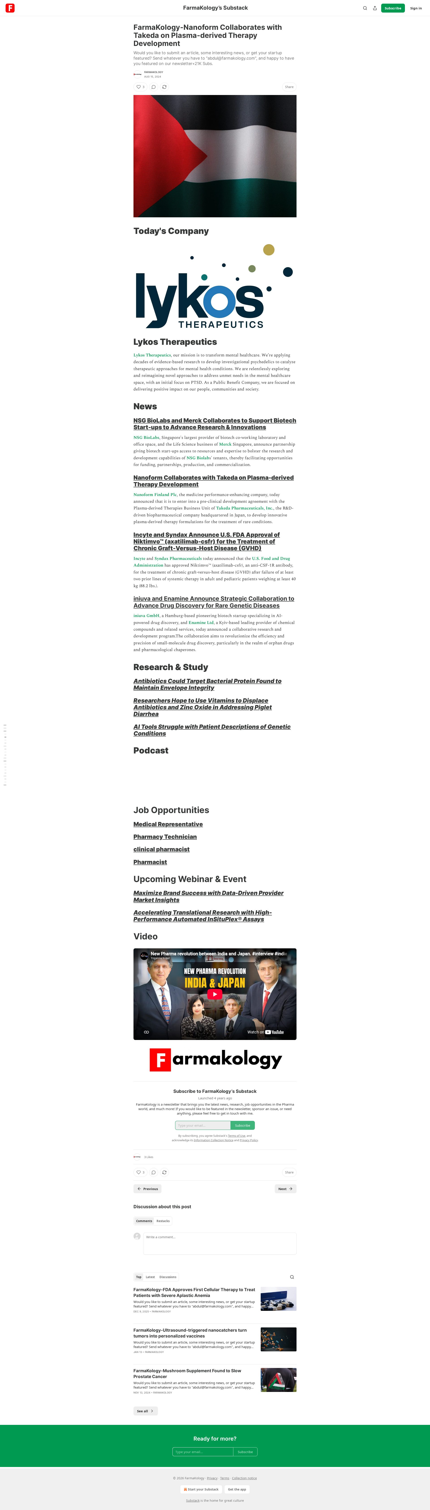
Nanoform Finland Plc (155, 495)
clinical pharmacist (161, 849)
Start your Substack (203, 1489)
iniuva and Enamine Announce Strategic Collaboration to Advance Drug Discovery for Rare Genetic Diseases (213, 602)
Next (282, 1188)
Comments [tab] (144, 1221)
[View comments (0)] (153, 86)
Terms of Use (236, 1136)
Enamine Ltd (201, 622)
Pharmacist (150, 862)
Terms (224, 1478)
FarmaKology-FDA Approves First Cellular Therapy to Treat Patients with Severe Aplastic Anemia (194, 1292)
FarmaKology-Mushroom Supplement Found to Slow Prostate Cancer (187, 1373)
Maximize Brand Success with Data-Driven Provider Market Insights (208, 896)
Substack (193, 1500)
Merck (226, 444)
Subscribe (393, 8)
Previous (150, 1188)
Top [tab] (138, 1277)
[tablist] (152, 1221)
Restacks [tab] (163, 1221)
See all (142, 1411)
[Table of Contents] (5, 755)
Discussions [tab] (167, 1277)
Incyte (139, 558)
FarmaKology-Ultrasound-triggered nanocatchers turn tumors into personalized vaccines (190, 1333)
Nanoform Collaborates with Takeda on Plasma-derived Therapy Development (213, 481)
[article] (215, 1303)
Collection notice (244, 1478)
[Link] (127, 230)
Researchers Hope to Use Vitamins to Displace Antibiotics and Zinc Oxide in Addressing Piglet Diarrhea (202, 707)
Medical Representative (168, 824)
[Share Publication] (374, 8)
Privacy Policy (249, 1140)
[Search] (365, 8)
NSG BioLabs (146, 437)
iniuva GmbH (146, 616)
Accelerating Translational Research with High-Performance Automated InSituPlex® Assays (202, 916)
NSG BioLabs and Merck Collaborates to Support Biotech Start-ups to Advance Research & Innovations (214, 424)
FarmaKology (153, 72)
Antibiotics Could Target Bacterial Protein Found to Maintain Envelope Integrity (207, 684)
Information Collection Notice (213, 1140)
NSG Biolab (198, 458)
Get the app (237, 1489)
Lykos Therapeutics (152, 355)
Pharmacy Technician (165, 836)
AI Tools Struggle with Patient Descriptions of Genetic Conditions (212, 730)
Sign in (416, 8)
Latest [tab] (150, 1277)
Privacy (212, 1478)
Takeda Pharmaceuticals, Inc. (244, 508)
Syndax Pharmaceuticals (178, 558)
